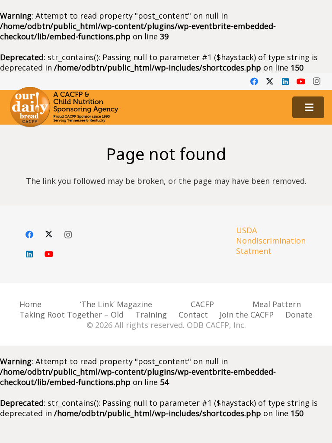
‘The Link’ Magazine (116, 304)
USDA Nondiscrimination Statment (271, 240)
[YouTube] (301, 81)
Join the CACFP (247, 314)
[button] (309, 107)
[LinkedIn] (285, 81)
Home (30, 304)
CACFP (202, 304)
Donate (299, 314)
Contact (193, 314)
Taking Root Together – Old (71, 314)
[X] (270, 81)
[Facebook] (254, 81)
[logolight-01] (64, 107)
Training (151, 314)
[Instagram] (316, 81)
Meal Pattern (276, 304)
